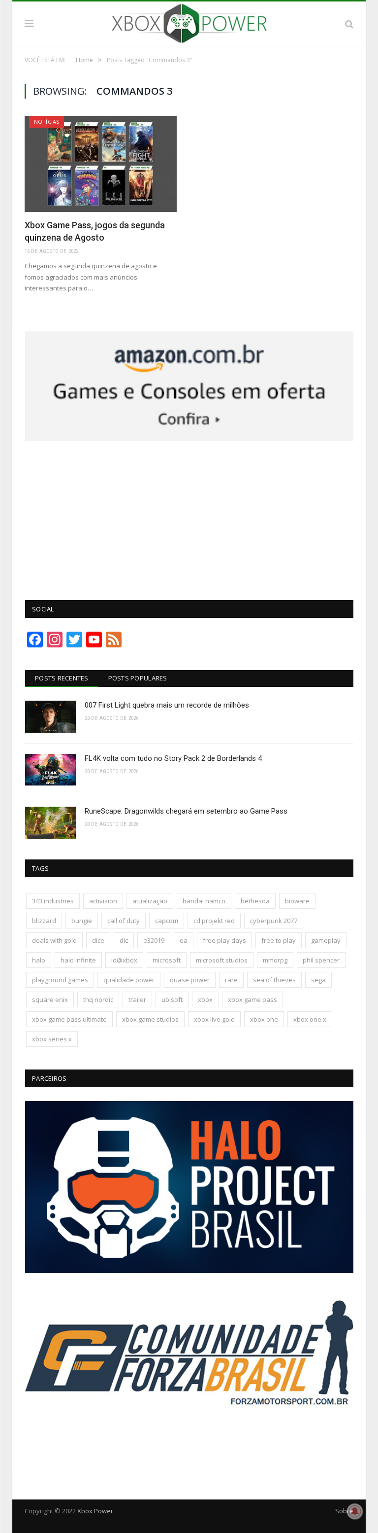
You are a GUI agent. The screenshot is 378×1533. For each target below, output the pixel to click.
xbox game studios (150, 1019)
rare (231, 979)
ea (184, 940)
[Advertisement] (189, 515)
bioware (297, 900)
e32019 (153, 940)
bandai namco (204, 900)
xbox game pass (252, 999)
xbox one (264, 1019)
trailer (137, 999)
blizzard (44, 920)
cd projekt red (214, 920)
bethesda (255, 900)
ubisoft (172, 999)
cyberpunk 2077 (273, 920)
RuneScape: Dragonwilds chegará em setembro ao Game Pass (186, 811)
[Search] (349, 24)
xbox (205, 999)
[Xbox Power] (189, 22)
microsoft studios (222, 960)
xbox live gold (214, 1019)
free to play (278, 940)
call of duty (123, 920)
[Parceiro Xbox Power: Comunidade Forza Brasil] (189, 1445)
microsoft (167, 960)
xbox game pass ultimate (69, 1019)
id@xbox (124, 960)
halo (38, 960)
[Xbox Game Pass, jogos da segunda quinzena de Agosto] (101, 164)
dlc (124, 940)
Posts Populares (137, 678)
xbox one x (309, 1019)
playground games (60, 979)
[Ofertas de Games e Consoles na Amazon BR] (189, 438)
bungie (81, 920)
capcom (166, 920)
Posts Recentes (62, 678)
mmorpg (275, 960)
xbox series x (52, 1038)
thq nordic (98, 999)
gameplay (326, 940)
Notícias (46, 121)
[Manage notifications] (355, 1511)
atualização (149, 900)
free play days (224, 940)
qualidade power (129, 979)
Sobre (344, 1510)
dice (98, 940)
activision (103, 900)
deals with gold (54, 940)
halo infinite (78, 960)
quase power (190, 979)
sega (318, 979)
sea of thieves (274, 979)
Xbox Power (95, 1510)
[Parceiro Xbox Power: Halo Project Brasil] (189, 1270)
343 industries (53, 900)
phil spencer (321, 960)
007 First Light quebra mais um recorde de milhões (167, 705)
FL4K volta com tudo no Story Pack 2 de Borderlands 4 (173, 758)
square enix (50, 999)
